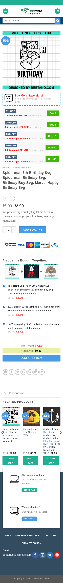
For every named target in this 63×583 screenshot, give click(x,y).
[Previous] (2, 439)
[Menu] (5, 11)
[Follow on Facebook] (35, 555)
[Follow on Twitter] (50, 555)
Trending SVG (22, 167)
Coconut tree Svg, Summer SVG (30, 432)
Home (6, 167)
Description (16, 393)
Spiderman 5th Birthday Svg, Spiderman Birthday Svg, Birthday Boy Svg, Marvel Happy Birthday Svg (30, 289)
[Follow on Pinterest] (57, 555)
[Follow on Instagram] (42, 555)
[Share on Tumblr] (42, 372)
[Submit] (57, 21)
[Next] (60, 439)
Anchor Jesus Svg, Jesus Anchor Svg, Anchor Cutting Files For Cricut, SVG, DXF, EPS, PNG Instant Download (51, 439)
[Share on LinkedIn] (36, 372)
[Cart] (57, 11)
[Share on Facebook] (11, 372)
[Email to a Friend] (24, 372)
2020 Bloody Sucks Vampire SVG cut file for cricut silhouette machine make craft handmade (34, 308)
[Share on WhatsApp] (5, 372)
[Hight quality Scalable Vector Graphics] (31, 11)
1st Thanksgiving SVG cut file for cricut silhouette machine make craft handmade (33, 326)
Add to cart (32, 229)
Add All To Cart (31, 358)
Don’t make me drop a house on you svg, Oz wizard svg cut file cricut (11, 435)
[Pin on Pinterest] (30, 372)
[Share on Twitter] (17, 372)
